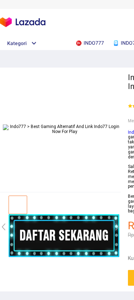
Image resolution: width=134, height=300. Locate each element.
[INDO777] (64, 255)
